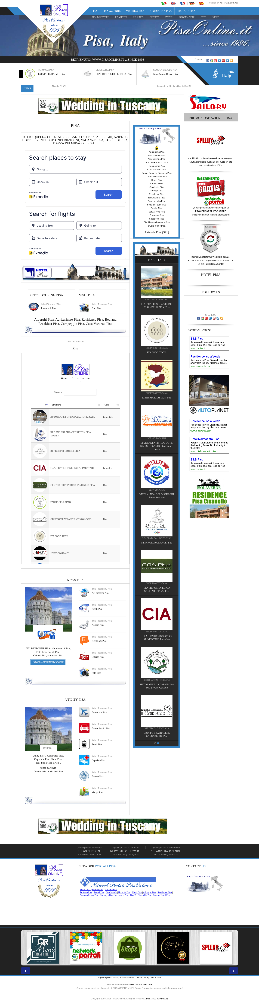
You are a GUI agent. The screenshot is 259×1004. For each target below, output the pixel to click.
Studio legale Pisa (156, 226)
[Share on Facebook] (207, 60)
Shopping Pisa (157, 215)
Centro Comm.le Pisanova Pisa (157, 173)
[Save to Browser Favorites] (231, 60)
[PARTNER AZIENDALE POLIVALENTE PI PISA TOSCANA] (128, 948)
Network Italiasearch (166, 851)
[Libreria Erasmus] (156, 375)
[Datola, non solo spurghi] (156, 472)
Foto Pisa (96, 673)
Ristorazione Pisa (156, 198)
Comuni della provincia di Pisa (48, 771)
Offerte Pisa (98, 657)
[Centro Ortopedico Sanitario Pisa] (156, 565)
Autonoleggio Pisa (101, 728)
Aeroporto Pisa (99, 712)
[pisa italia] (164, 3)
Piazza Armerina (127, 977)
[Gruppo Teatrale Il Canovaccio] (156, 710)
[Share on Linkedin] (219, 60)
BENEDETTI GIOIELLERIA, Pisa (114, 74)
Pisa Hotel (121, 17)
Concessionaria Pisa (157, 176)
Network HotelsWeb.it (126, 851)
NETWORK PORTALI (141, 984)
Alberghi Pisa (156, 190)
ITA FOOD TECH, (156, 352)
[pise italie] (183, 3)
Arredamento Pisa (156, 155)
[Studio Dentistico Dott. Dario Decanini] (156, 420)
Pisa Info (138, 17)
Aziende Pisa (152, 232)
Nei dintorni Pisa (100, 593)
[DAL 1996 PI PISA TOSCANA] (84, 948)
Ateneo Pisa (97, 776)
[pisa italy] (173, 3)
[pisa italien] (192, 3)
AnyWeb (102, 977)
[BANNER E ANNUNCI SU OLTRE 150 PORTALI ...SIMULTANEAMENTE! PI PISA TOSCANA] (41, 948)
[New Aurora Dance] (156, 520)
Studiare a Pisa (161, 10)
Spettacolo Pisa (156, 219)
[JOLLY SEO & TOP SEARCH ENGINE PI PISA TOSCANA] (171, 948)
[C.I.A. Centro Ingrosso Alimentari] (156, 614)
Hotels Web (142, 977)
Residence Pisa (92, 319)
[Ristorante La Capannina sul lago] (156, 662)
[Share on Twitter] (227, 60)
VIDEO (215, 17)
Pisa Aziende (112, 10)
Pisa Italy (156, 998)
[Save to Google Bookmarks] (211, 60)
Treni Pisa (97, 744)
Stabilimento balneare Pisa (157, 222)
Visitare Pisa (186, 10)
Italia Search (155, 977)
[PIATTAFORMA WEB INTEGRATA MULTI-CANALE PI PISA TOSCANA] (214, 948)
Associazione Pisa (156, 159)
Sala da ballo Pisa (156, 201)
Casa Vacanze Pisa (99, 324)
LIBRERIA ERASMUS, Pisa (156, 397)
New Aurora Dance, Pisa (165, 74)
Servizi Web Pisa (157, 212)
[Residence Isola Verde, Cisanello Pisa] (156, 282)
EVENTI (168, 17)
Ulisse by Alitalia (48, 768)
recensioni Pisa (99, 641)
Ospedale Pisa (98, 760)
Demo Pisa (156, 180)
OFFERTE (154, 17)
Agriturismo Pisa (67, 319)
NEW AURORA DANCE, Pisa (156, 542)
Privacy (164, 998)
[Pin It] (223, 60)
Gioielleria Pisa (156, 187)
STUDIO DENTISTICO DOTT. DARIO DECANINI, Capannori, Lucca (156, 446)
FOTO (203, 17)
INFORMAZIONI (187, 17)
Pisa (94, 10)
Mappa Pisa (97, 792)
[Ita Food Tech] (156, 330)
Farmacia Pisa (157, 183)
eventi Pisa (97, 609)
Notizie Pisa (98, 625)
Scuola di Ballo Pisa (156, 205)
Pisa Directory (100, 17)
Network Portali (229, 3)
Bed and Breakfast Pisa (157, 162)
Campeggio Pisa (72, 324)
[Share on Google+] (215, 60)
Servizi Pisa (156, 208)
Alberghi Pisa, (44, 319)
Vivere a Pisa (135, 10)
